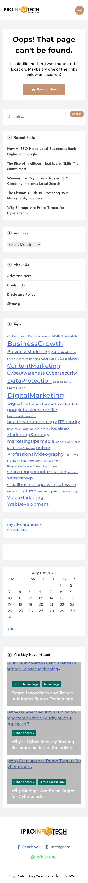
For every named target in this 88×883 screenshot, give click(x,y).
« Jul (11, 629)
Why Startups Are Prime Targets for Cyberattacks (44, 793)
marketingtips (23, 441)
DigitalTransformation (31, 403)
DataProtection (29, 380)
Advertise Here (19, 275)
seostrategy (20, 478)
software (66, 484)
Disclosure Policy (21, 294)
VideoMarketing (25, 497)
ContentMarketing (33, 365)
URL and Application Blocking (57, 491)
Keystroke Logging (20, 429)
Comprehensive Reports (23, 359)
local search (42, 429)
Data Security (62, 381)
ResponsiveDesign (19, 466)
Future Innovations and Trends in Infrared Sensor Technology (42, 696)
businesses (64, 335)
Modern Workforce (68, 441)
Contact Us (16, 285)
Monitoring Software (21, 448)
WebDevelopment (28, 504)
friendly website (68, 404)
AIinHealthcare (17, 336)
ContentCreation (60, 358)
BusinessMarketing (29, 351)
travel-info (17, 530)
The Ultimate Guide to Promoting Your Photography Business (37, 195)
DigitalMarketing (35, 395)
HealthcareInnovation (21, 416)
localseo (60, 428)
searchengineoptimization (36, 471)
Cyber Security (23, 733)
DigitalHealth (16, 388)
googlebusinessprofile (32, 409)
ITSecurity (69, 421)
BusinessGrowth (35, 344)
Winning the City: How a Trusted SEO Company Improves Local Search (38, 180)
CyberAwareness (26, 373)
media (47, 441)
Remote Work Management (42, 460)
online (43, 447)
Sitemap (13, 303)
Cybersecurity (61, 373)
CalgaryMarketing (63, 352)
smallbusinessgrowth (31, 484)
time (31, 491)
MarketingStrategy (28, 434)
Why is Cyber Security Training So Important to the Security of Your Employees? (43, 747)
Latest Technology (25, 684)
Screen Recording (45, 466)
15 (62, 598)
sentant (72, 472)
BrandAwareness (39, 336)
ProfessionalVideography (35, 454)
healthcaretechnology (32, 421)
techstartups (16, 491)
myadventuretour (24, 525)
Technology (51, 684)
